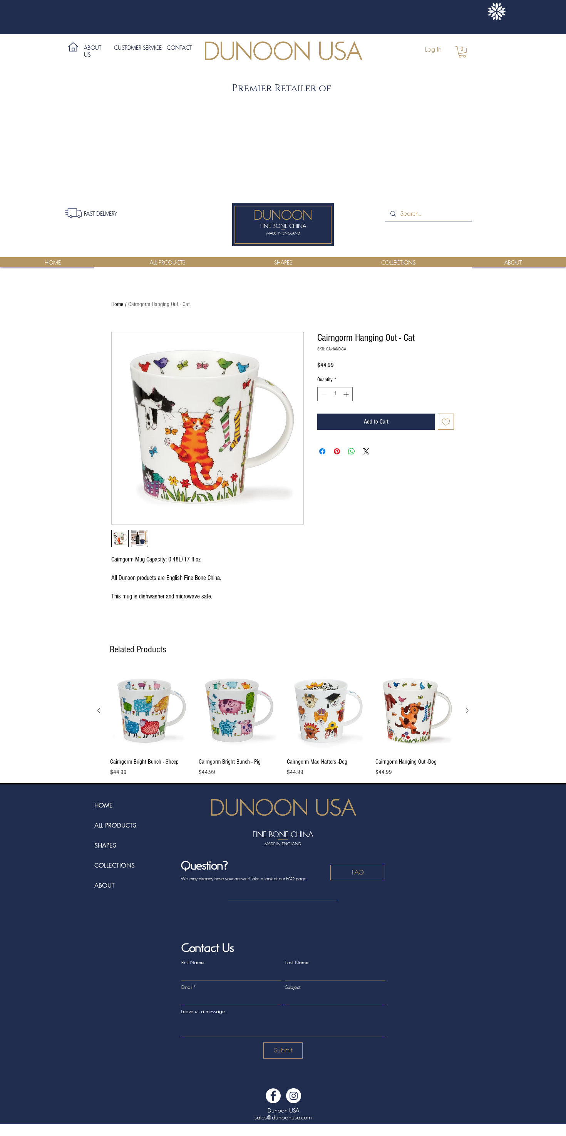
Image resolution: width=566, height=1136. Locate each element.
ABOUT (104, 885)
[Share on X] (366, 451)
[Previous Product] (99, 710)
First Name (192, 962)
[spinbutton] (335, 394)
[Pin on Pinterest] (337, 451)
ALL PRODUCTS (115, 825)
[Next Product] (467, 710)
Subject (292, 987)
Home (117, 304)
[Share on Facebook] (322, 451)
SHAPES (105, 845)
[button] (462, 51)
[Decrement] (323, 394)
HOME (103, 805)
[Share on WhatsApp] (351, 451)
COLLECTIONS (114, 865)
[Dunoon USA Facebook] (273, 1095)
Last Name (296, 962)
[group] (283, 723)
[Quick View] (150, 710)
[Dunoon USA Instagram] (293, 1095)
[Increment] (347, 394)
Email (186, 987)
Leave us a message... (204, 1011)
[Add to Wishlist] (446, 422)
